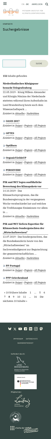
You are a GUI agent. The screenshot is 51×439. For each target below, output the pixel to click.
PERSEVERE (13, 170)
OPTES (10, 133)
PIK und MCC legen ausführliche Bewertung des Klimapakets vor (22, 184)
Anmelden (37, 4)
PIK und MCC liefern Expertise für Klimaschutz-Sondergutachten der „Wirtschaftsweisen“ (23, 228)
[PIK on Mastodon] (41, 328)
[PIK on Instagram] (36, 328)
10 (18, 296)
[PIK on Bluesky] (10, 328)
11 (24, 296)
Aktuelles (20, 113)
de (27, 4)
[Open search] (46, 4)
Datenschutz (32, 339)
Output (18, 125)
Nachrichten (32, 113)
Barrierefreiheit (25, 343)
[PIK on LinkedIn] (31, 328)
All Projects (40, 125)
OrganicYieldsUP (16, 157)
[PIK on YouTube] (20, 328)
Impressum (18, 339)
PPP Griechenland (17, 277)
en (23, 4)
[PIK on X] (15, 328)
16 (35, 296)
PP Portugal (13, 265)
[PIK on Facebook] (26, 328)
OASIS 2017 (13, 121)
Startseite (7, 24)
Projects (28, 125)
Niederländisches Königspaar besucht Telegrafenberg (20, 85)
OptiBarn (11, 145)
